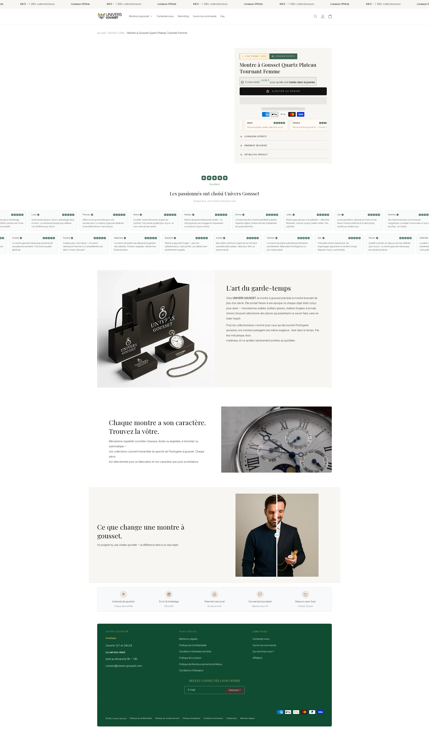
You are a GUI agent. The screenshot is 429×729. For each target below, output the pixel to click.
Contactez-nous (261, 639)
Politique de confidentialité (141, 718)
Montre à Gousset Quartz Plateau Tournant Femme (157, 33)
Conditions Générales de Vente (195, 651)
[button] (283, 101)
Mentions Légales (188, 639)
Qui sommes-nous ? (263, 651)
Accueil (101, 33)
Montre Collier (116, 33)
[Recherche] (315, 16)
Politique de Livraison (190, 658)
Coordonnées (231, 718)
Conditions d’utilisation (213, 718)
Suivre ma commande (264, 645)
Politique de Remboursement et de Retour (200, 664)
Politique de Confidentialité (192, 645)
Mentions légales (247, 718)
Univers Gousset (119, 718)
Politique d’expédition (191, 718)
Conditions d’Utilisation (191, 670)
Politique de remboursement (167, 718)
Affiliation (257, 658)
